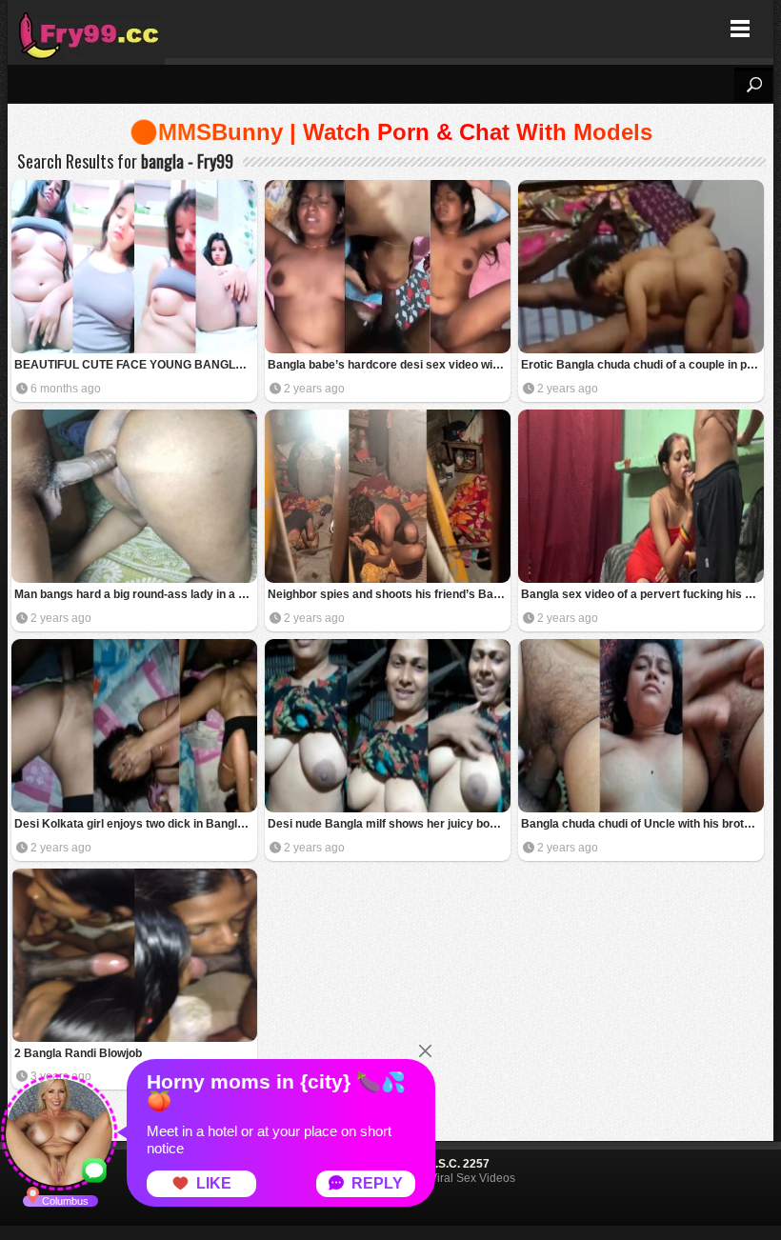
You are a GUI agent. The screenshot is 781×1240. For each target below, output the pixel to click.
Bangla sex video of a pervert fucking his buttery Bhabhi (642, 594)
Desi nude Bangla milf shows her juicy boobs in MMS (389, 823)
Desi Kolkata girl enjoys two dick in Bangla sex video (135, 823)
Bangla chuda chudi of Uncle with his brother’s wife (642, 823)
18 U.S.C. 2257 (450, 1163)
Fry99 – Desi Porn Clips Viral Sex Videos (86, 29)
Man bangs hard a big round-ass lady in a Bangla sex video (135, 594)
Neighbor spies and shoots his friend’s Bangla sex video (389, 594)
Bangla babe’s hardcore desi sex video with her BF (389, 364)
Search (753, 85)
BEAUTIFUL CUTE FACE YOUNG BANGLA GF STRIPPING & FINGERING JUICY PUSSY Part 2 (135, 364)
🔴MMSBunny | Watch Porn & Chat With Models (391, 132)
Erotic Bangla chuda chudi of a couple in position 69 (642, 364)
